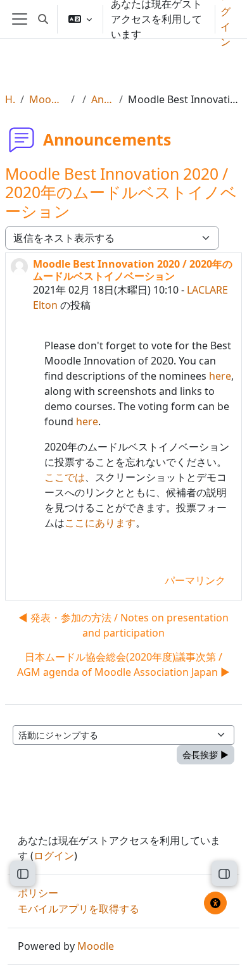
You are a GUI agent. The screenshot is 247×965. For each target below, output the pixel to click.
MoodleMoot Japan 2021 (47, 99)
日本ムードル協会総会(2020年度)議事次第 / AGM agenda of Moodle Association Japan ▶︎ (123, 664)
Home (10, 99)
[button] (43, 19)
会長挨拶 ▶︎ (205, 755)
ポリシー (38, 893)
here (220, 376)
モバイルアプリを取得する (78, 909)
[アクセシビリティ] (215, 903)
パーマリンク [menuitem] (195, 580)
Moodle (95, 946)
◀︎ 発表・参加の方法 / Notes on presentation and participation (123, 625)
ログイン (54, 855)
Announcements (102, 99)
